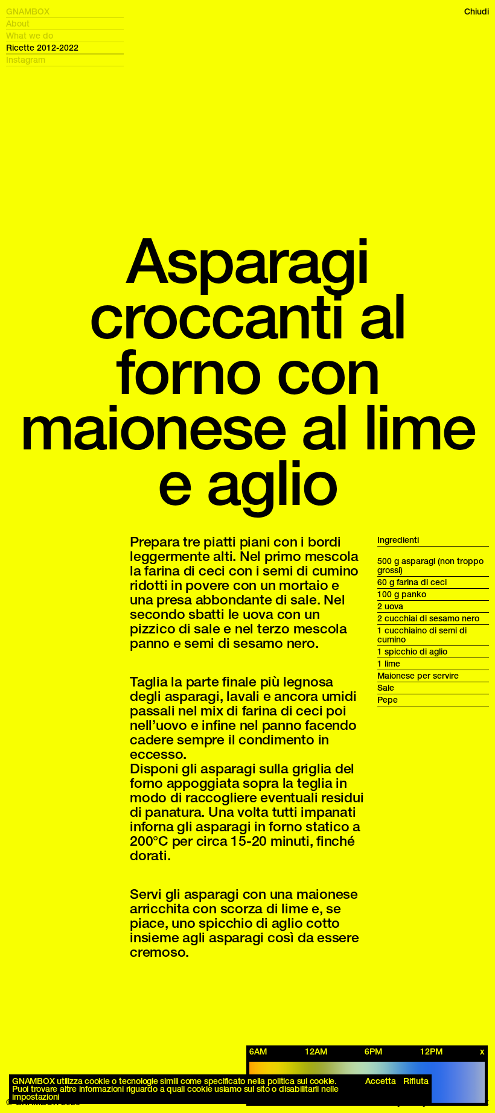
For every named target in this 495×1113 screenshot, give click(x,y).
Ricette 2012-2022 (42, 47)
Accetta (380, 1081)
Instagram (25, 60)
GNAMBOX (28, 11)
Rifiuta (416, 1081)
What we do (29, 35)
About (18, 23)
